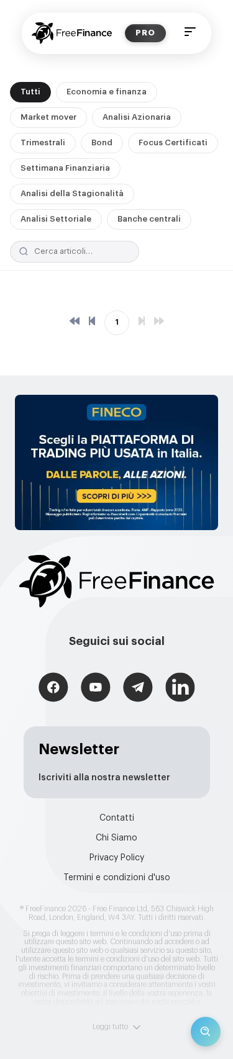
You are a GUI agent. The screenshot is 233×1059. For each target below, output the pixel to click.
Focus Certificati (173, 142)
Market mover (48, 117)
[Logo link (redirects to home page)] (72, 33)
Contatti (116, 818)
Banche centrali (149, 219)
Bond (101, 142)
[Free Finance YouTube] (96, 688)
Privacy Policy (116, 858)
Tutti (30, 92)
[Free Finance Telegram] (138, 688)
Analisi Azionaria (137, 117)
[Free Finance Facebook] (53, 688)
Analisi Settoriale (56, 219)
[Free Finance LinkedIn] (180, 688)
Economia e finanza (106, 92)
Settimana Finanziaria (65, 168)
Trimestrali (43, 142)
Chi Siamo (116, 838)
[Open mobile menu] (190, 33)
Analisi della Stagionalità (72, 193)
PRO (145, 33)
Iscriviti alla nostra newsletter (104, 777)
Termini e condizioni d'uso (116, 877)
